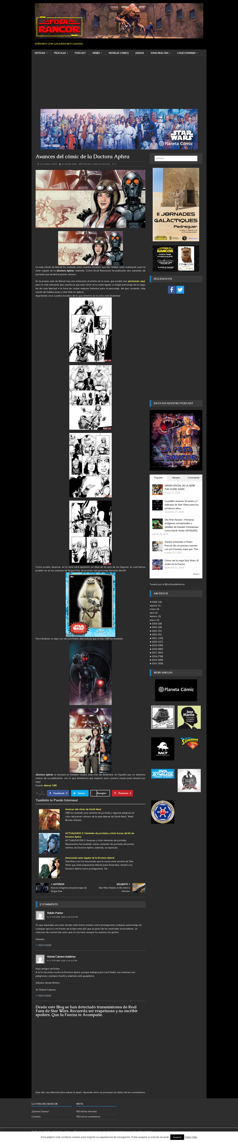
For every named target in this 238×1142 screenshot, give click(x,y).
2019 (157, 645)
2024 (157, 627)
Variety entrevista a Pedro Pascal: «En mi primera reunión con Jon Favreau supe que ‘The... (182, 545)
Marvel (47, 785)
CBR (54, 785)
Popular (158, 477)
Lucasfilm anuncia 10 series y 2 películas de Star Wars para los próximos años (181, 505)
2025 (157, 623)
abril (154, 612)
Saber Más (191, 1137)
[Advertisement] (119, 84)
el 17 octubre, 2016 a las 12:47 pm (62, 917)
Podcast (80, 52)
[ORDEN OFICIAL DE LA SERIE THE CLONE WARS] (157, 493)
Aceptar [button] (177, 1137)
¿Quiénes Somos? (40, 1111)
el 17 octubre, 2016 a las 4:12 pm (62, 961)
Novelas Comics (119, 52)
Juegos (139, 52)
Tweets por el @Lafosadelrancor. (167, 584)
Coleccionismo (186, 52)
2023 (157, 630)
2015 (157, 659)
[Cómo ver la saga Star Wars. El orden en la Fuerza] (157, 568)
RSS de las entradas (86, 1111)
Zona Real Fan (159, 52)
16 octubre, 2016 (48, 164)
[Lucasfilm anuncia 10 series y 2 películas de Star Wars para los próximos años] (157, 508)
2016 (157, 656)
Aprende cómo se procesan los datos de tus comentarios (114, 1092)
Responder (45, 945)
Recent (176, 477)
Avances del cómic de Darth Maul (83, 809)
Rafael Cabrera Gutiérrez (61, 956)
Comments (193, 477)
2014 (157, 663)
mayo (154, 609)
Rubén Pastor (55, 912)
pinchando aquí (136, 281)
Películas (60, 52)
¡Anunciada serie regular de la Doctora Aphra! (89, 857)
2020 (157, 641)
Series (96, 52)
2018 (157, 649)
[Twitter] (180, 290)
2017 (157, 652)
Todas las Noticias (101, 164)
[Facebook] (172, 290)
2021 (157, 638)
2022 (157, 634)
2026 (157, 601)
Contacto (36, 1116)
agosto (155, 605)
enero (154, 620)
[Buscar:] (176, 158)
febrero (155, 616)
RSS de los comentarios (88, 1116)
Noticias (40, 52)
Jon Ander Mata (69, 164)
